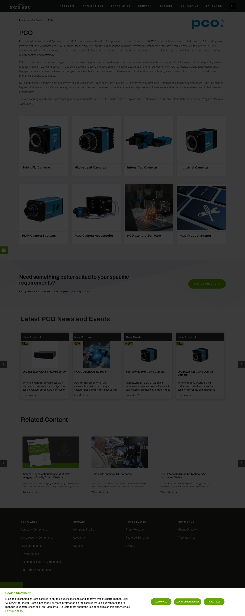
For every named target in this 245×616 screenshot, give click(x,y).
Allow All (161, 601)
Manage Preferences (188, 601)
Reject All (214, 601)
